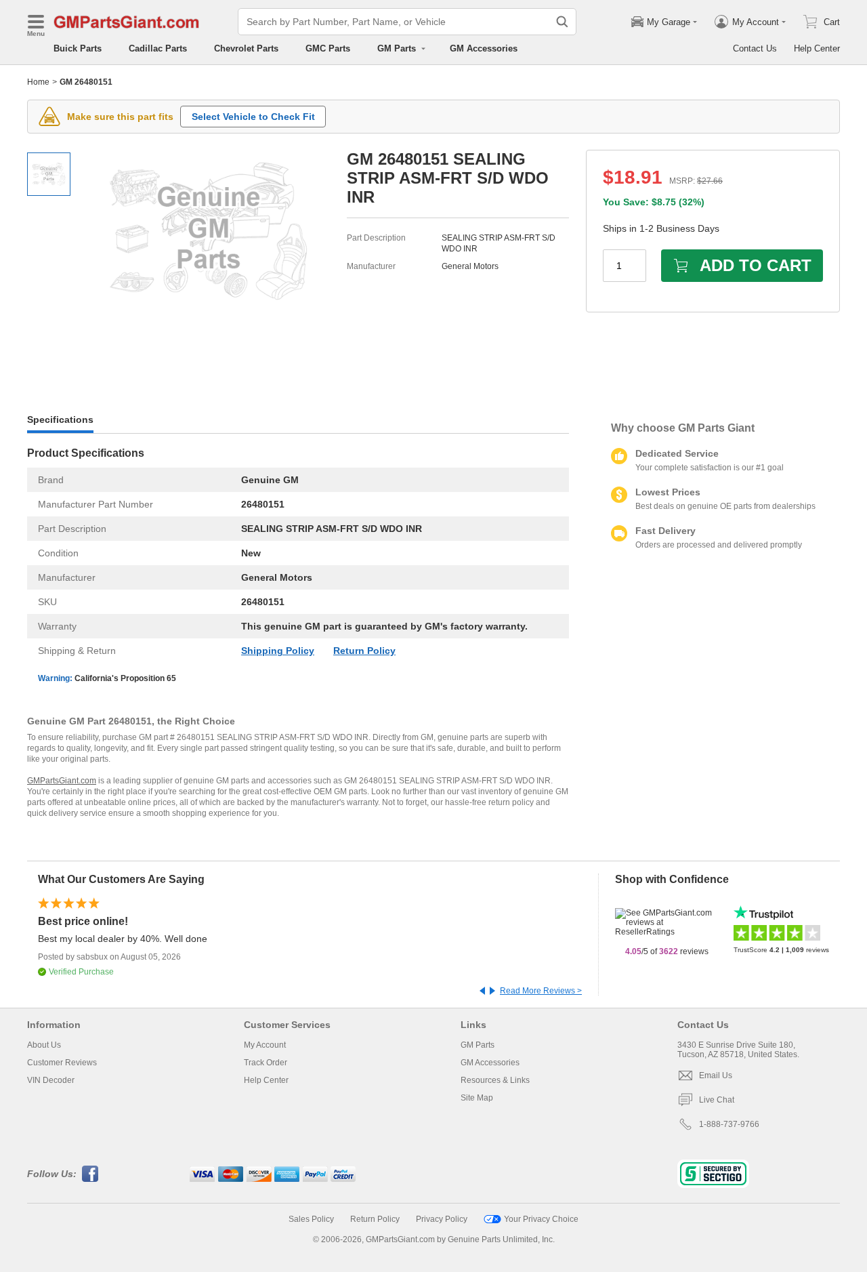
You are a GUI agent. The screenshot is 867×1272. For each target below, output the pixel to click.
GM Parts (477, 1045)
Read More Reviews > (541, 991)
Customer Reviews (62, 1062)
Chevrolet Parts (246, 48)
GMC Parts (327, 48)
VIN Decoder (51, 1080)
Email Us (715, 1075)
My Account (265, 1045)
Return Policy (364, 650)
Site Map (477, 1098)
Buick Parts (78, 48)
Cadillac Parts (158, 48)
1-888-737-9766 (729, 1124)
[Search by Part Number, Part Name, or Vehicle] (562, 22)
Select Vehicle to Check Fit (253, 116)
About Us (44, 1045)
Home (38, 82)
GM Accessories (483, 48)
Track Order (265, 1062)
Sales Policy (311, 1219)
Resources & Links (495, 1080)
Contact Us (755, 48)
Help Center (817, 48)
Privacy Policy (441, 1219)
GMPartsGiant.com (61, 780)
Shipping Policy (277, 650)
